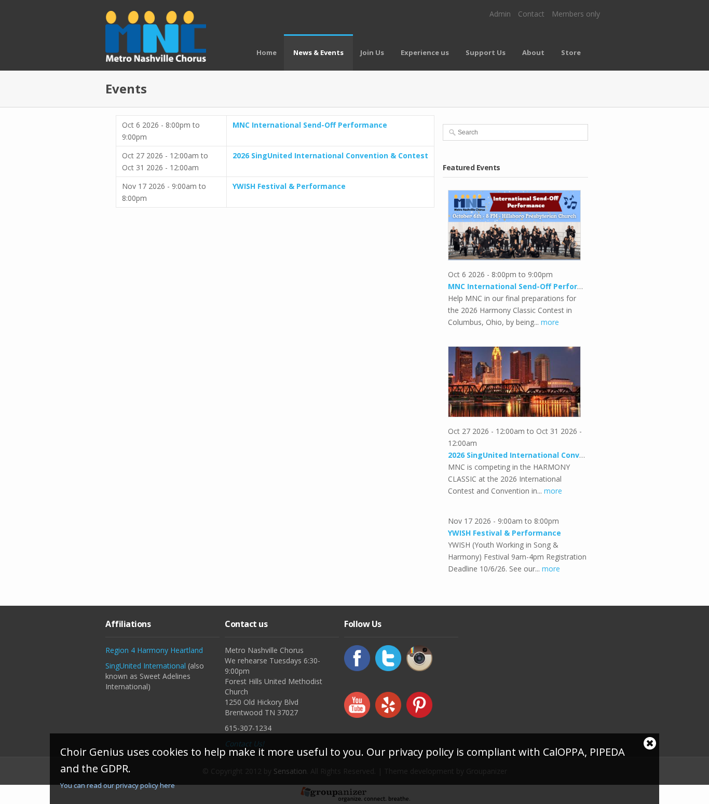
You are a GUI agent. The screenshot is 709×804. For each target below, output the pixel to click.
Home (266, 52)
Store (571, 52)
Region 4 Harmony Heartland (154, 650)
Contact (531, 14)
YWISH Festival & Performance (289, 186)
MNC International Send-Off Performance (310, 125)
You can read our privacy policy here (117, 785)
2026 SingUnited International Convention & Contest (330, 155)
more (550, 322)
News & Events (318, 52)
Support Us (486, 52)
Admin (500, 14)
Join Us (372, 52)
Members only (576, 14)
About (533, 52)
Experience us (425, 52)
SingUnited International (145, 666)
